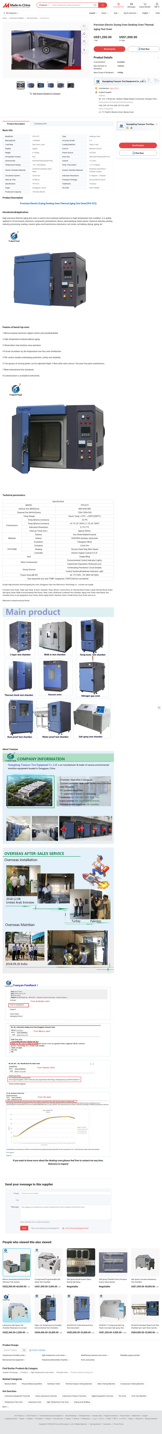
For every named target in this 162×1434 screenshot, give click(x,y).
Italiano (68, 1419)
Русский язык (58, 1419)
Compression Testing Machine (132, 1384)
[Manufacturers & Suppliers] (16, 5)
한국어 (101, 1419)
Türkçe (130, 1419)
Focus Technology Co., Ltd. (64, 1424)
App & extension (130, 13)
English (21, 1419)
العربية (94, 1419)
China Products (31, 1416)
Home (5, 18)
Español (30, 1419)
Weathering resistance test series (94, 1355)
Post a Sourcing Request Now (75, 1228)
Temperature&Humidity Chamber (55, 1360)
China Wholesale (70, 1416)
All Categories (11, 13)
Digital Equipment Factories (102, 1396)
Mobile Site (136, 1416)
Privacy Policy (118, 1424)
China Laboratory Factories (46, 1396)
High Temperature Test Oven (58, 1402)
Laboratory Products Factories (74, 1396)
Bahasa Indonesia (151, 1419)
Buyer (104, 13)
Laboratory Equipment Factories (17, 1396)
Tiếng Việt (138, 1419)
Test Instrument (32, 18)
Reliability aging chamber (130, 1355)
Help (115, 13)
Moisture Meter (10, 1384)
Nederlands (86, 1419)
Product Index (124, 1416)
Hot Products (19, 1416)
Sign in (156, 6)
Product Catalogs (38, 1350)
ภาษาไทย (122, 1419)
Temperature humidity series (14, 1355)
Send (24, 1228)
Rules (158, 13)
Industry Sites (97, 1416)
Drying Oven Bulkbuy (82, 1402)
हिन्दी (115, 1419)
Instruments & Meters (16, 18)
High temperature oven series (53, 1355)
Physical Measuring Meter (32, 1384)
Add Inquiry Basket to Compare (46, 93)
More (5, 1406)
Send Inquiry (109, 49)
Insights (145, 1416)
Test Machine (44, 18)
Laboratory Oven (34, 1402)
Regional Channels (111, 1416)
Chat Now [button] (145, 49)
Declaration (107, 1424)
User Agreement (95, 1424)
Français (48, 1419)
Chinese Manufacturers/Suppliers (50, 1416)
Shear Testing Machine (106, 1384)
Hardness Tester (53, 1384)
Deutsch (76, 1419)
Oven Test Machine (138, 1396)
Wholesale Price (84, 1416)
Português (38, 1419)
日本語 (108, 1419)
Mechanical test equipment (13, 1360)
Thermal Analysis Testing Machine (78, 1384)
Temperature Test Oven (14, 1402)
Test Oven (122, 1396)
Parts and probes (88, 1360)
